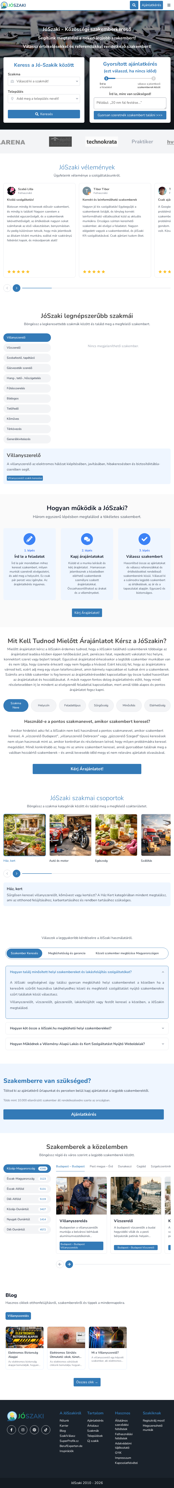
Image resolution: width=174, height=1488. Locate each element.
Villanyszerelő (16, 337)
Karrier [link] (64, 1426)
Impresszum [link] (123, 1458)
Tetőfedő (13, 409)
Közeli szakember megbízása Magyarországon (127, 953)
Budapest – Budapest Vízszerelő (136, 1247)
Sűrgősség (101, 705)
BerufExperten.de (71, 1446)
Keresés (46, 114)
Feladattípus (72, 705)
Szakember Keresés (24, 953)
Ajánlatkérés (83, 1114)
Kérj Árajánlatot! (87, 612)
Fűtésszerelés (16, 388)
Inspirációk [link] (67, 1451)
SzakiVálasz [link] (67, 1436)
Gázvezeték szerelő (19, 368)
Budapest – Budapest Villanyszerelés (72, 1245)
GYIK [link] (118, 1453)
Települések (95, 1436)
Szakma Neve (16, 705)
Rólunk (64, 1421)
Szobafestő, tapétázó (21, 358)
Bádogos (13, 398)
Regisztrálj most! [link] (154, 1421)
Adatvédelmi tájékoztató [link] (123, 1445)
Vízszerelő (14, 348)
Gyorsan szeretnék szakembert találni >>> (130, 115)
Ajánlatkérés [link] (95, 1421)
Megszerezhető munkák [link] (153, 1428)
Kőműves (13, 419)
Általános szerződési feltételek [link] (122, 1425)
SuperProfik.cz (69, 1441)
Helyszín (43, 705)
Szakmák (93, 1431)
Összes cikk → (87, 1382)
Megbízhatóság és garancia (67, 953)
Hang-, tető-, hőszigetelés (24, 378)
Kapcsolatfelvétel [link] (126, 1463)
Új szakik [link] (93, 1441)
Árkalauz (93, 1426)
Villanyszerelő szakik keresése (25, 478)
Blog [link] (63, 1431)
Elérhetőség (157, 705)
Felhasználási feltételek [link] (124, 1436)
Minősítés (129, 705)
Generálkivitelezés (19, 439)
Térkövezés (14, 429)
